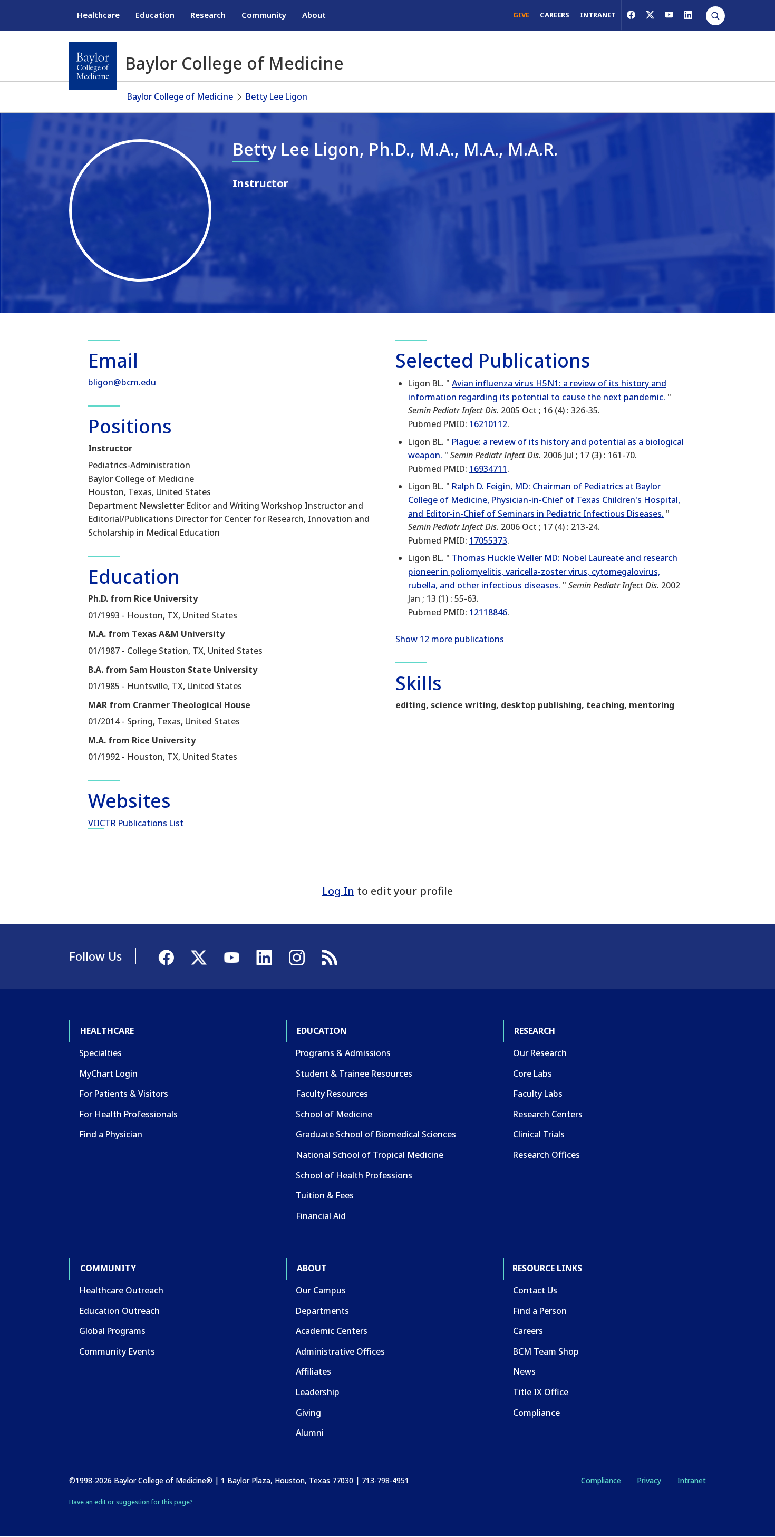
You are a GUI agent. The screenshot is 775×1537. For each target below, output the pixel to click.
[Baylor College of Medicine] (93, 66)
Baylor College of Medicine (180, 96)
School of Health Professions (354, 1175)
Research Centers (548, 1114)
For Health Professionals (128, 1114)
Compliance (536, 1412)
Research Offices (546, 1155)
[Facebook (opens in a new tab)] (631, 15)
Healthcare (98, 14)
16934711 (488, 469)
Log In (338, 891)
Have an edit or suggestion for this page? (131, 1501)
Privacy (649, 1480)
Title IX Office (540, 1392)
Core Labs (532, 1073)
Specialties (100, 1053)
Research (208, 14)
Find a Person (540, 1311)
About (314, 14)
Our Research (540, 1053)
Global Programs (112, 1331)
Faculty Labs (538, 1093)
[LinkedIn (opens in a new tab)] (688, 15)
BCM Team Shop (546, 1351)
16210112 (488, 424)
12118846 (488, 612)
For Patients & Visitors (123, 1093)
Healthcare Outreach (121, 1290)
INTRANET (598, 15)
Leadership (318, 1392)
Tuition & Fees (325, 1195)
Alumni (310, 1432)
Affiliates (313, 1371)
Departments (322, 1311)
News (524, 1371)
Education (155, 14)
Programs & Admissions (343, 1053)
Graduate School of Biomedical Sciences (376, 1134)
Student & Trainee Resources (354, 1073)
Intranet (691, 1480)
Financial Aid (321, 1216)
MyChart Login (108, 1073)
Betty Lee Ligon (276, 96)
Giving (308, 1412)
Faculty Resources (332, 1093)
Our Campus (321, 1290)
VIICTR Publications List (135, 823)
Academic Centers (331, 1331)
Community (263, 14)
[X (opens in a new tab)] (650, 15)
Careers (528, 1331)
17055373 (488, 540)
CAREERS (554, 15)
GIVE (521, 15)
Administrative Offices (340, 1351)
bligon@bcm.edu (122, 382)
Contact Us (535, 1290)
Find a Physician (110, 1134)
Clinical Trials (539, 1134)
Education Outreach (119, 1311)
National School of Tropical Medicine (369, 1155)
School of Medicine (334, 1114)
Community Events (117, 1351)
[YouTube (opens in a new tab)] (669, 15)
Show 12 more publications (449, 639)
